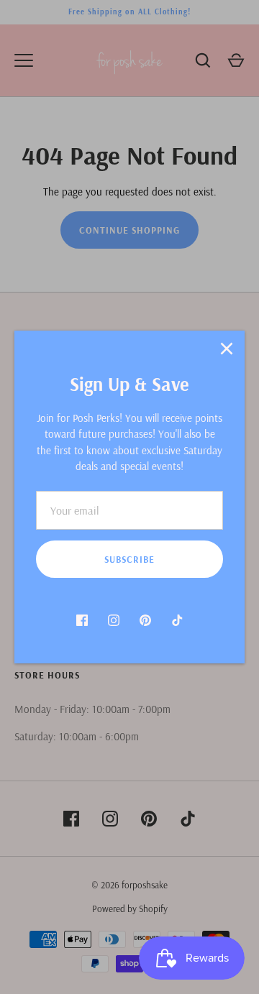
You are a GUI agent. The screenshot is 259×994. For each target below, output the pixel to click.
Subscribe (129, 559)
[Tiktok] (177, 620)
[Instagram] (114, 620)
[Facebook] (82, 620)
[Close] (226, 348)
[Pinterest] (145, 620)
